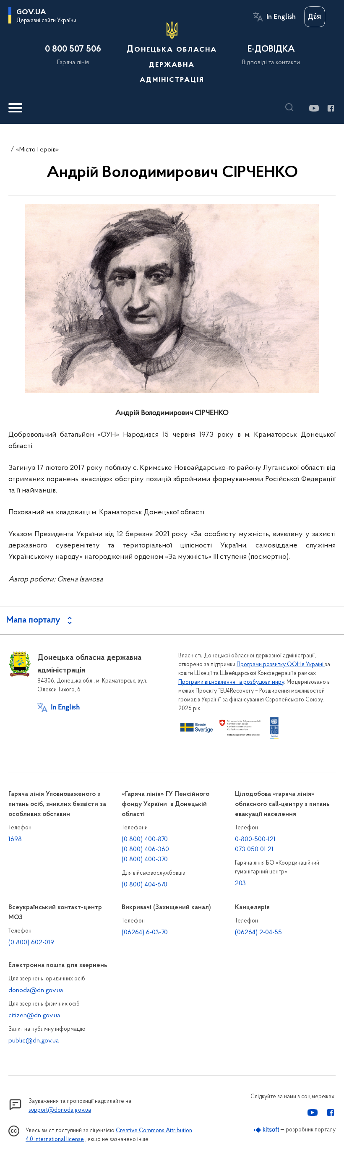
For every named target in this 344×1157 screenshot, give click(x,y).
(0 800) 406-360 (145, 849)
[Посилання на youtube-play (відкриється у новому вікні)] (313, 108)
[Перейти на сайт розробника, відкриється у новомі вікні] (266, 1130)
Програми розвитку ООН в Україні (281, 665)
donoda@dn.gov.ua (35, 990)
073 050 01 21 (254, 849)
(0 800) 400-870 (145, 839)
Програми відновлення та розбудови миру (231, 682)
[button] (291, 107)
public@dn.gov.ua (33, 1040)
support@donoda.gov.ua (60, 1110)
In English (281, 17)
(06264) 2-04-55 (258, 932)
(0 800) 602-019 (31, 942)
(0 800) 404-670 (144, 884)
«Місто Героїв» (37, 150)
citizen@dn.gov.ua (34, 1015)
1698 (15, 839)
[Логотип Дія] (314, 16)
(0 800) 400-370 (145, 859)
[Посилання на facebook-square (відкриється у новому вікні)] (330, 108)
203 (240, 883)
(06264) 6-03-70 (145, 932)
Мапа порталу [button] (33, 620)
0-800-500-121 (255, 839)
